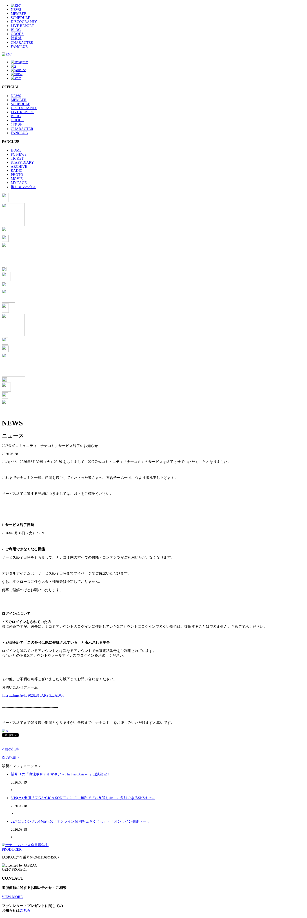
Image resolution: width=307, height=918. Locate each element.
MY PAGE (19, 183)
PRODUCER (12, 849)
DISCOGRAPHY (24, 22)
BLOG (16, 30)
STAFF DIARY (22, 162)
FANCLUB (19, 46)
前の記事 (10, 749)
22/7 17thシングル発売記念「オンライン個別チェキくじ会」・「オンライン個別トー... (80, 821)
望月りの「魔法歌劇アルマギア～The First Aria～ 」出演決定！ (61, 774)
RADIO (16, 170)
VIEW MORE (12, 897)
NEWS (16, 9)
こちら (25, 910)
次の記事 (10, 757)
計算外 (16, 38)
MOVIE (17, 179)
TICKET (17, 158)
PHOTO (17, 174)
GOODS (17, 34)
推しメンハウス (23, 187)
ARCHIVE (19, 166)
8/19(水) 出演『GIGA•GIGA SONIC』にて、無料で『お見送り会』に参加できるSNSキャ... (83, 798)
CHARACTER (22, 42)
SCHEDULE (20, 18)
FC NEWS (19, 154)
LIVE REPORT (22, 26)
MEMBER (19, 13)
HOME (16, 150)
